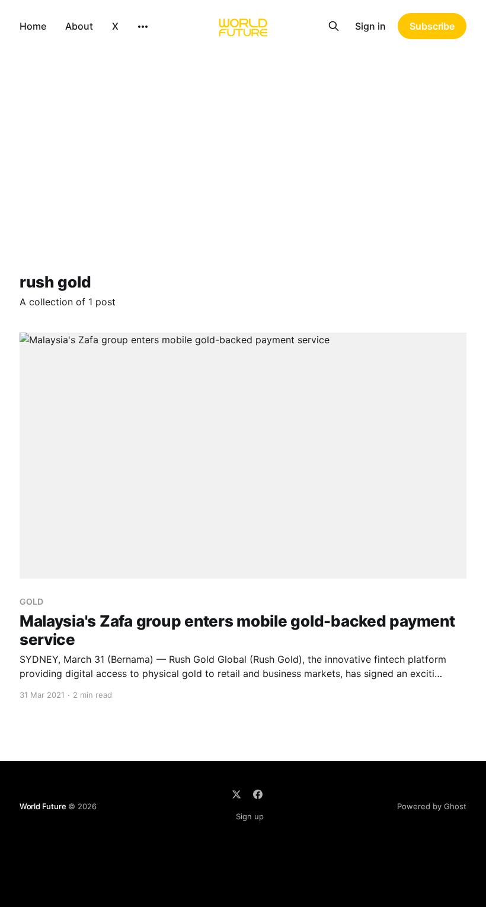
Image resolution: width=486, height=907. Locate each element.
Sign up (250, 816)
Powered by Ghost (431, 806)
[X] (236, 794)
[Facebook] (258, 794)
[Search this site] (333, 26)
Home (33, 26)
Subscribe (432, 26)
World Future (43, 806)
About (79, 26)
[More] (143, 27)
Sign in (370, 26)
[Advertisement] (243, 141)
